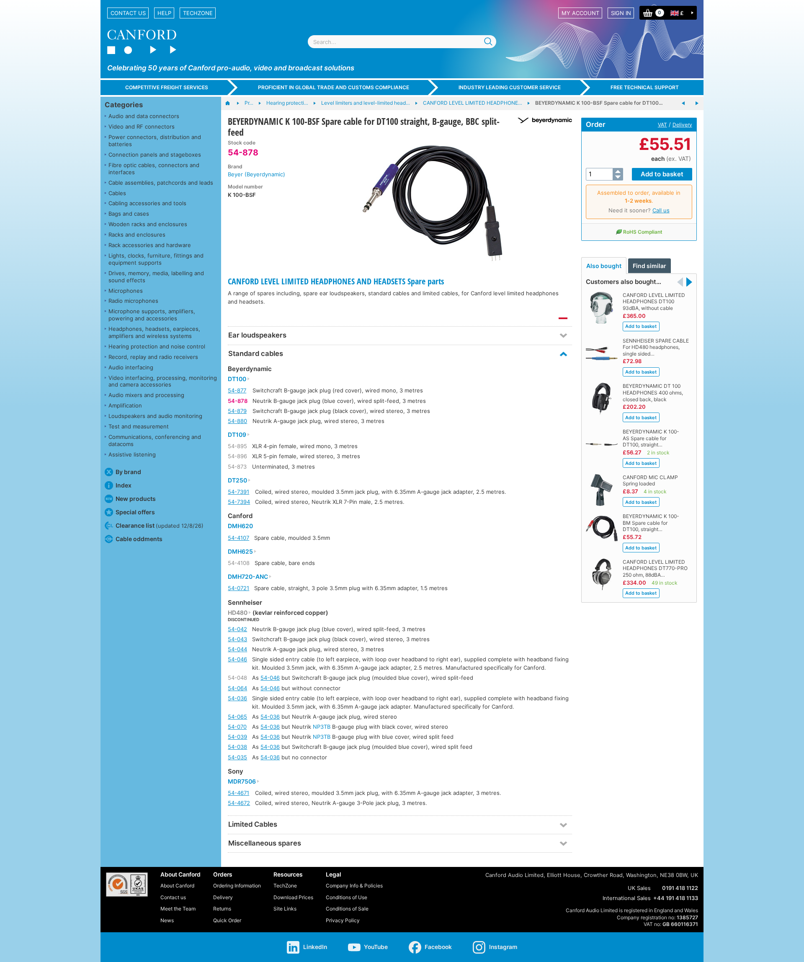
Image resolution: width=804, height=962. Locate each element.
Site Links (284, 908)
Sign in (621, 13)
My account (580, 13)
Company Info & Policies (354, 885)
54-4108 (239, 563)
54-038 (237, 746)
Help (164, 13)
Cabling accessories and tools (147, 203)
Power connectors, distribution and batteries (154, 140)
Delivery (682, 124)
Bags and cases (128, 213)
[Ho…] (231, 103)
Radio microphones (133, 300)
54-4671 (238, 792)
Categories (124, 105)
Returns (222, 908)
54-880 (237, 421)
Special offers (135, 512)
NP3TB (321, 726)
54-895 (237, 446)
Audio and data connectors (143, 116)
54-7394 (239, 501)
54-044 (237, 649)
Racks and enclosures (136, 234)
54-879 (237, 410)
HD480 (237, 612)
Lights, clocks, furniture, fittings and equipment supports (156, 259)
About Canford (177, 885)
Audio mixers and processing (146, 395)
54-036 (237, 698)
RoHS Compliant (642, 232)
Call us (661, 210)
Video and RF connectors (141, 126)
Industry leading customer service (510, 87)
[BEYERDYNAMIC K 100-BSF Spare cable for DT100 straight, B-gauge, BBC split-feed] (432, 203)
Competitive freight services (166, 87)
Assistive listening (132, 454)
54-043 (237, 639)
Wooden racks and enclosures (147, 224)
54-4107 (238, 537)
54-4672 (239, 803)
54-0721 (238, 588)
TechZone (198, 13)
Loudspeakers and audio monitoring (155, 416)
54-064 (237, 688)
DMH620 (240, 525)
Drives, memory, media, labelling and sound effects (156, 277)
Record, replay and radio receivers (153, 356)
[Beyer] (541, 120)
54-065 (237, 716)
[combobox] (402, 41)
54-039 (237, 736)
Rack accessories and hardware (149, 245)
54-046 (237, 659)
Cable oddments (139, 538)
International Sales (627, 898)
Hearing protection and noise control (156, 346)
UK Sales (639, 888)
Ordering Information (237, 885)
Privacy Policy (343, 920)
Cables (117, 193)
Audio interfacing (130, 367)
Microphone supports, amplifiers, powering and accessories (151, 315)
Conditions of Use (346, 897)
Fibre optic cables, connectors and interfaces (153, 168)
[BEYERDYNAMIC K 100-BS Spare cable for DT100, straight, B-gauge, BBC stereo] (697, 103)
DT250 (237, 480)
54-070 (237, 726)
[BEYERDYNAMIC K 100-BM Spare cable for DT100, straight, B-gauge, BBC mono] (683, 103)
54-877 (237, 390)
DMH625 (240, 551)
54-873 (237, 466)
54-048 (237, 677)
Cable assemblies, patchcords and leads (160, 182)
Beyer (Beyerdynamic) (256, 174)
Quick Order (227, 920)
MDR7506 (242, 781)
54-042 (237, 629)
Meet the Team (178, 908)
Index (123, 485)
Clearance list (160, 525)
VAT (662, 124)
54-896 (237, 456)
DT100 (237, 379)
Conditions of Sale (347, 908)
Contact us (128, 13)
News (167, 920)
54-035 (237, 757)
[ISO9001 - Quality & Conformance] (127, 884)
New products (136, 498)
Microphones (125, 290)
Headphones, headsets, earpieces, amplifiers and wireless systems (154, 332)
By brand (128, 471)
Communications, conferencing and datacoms (154, 440)
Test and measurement (138, 426)
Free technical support (645, 87)
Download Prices (293, 897)
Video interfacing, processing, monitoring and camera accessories (162, 381)
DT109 (237, 434)
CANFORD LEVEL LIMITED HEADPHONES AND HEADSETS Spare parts (336, 281)
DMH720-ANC (248, 576)
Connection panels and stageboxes (154, 154)
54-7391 (238, 491)
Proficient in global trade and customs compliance (333, 87)
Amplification (125, 405)
